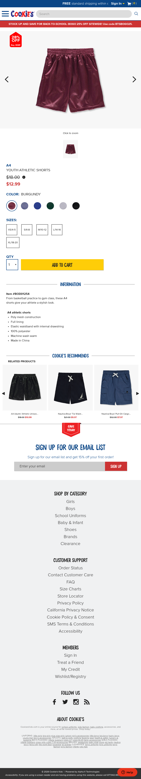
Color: (12, 194)
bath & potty (67, 738)
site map (83, 747)
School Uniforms (70, 516)
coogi (101, 742)
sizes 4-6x (41, 742)
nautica (117, 742)
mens (86, 740)
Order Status (70, 568)
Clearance (70, 544)
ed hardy (109, 742)
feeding (85, 738)
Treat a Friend (70, 662)
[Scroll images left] (3, 393)
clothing (77, 738)
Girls (70, 502)
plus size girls (58, 736)
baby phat (93, 742)
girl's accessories (80, 736)
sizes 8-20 (78, 740)
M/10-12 (42, 229)
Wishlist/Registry (70, 676)
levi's (26, 745)
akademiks (83, 742)
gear (92, 738)
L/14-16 (57, 229)
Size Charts (70, 589)
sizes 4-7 (68, 740)
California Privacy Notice (70, 610)
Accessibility (70, 631)
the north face (45, 745)
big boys (104, 736)
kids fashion (83, 727)
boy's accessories (42, 738)
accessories (95, 740)
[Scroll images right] (137, 393)
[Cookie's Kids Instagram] (76, 703)
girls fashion (66, 747)
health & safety (102, 738)
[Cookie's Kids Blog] (87, 703)
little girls (37, 736)
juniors (68, 736)
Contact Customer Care (70, 575)
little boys (94, 736)
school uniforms (69, 727)
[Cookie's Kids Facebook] (54, 703)
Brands (70, 537)
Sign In (116, 3)
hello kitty (33, 745)
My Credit (70, 669)
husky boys (114, 736)
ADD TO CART (62, 265)
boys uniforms (92, 745)
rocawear (56, 745)
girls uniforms (105, 745)
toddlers (59, 740)
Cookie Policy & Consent (70, 617)
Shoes (70, 529)
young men (28, 738)
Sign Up (116, 466)
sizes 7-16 (51, 742)
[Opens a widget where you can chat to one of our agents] (127, 772)
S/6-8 (27, 229)
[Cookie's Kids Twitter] (65, 703)
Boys (70, 508)
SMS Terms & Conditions (70, 624)
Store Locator (70, 596)
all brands (66, 745)
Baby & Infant (70, 523)
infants (51, 740)
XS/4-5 (12, 229)
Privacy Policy (70, 603)
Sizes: (11, 220)
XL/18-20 (13, 242)
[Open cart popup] (138, 3)
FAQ (70, 582)
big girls (47, 736)
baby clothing (96, 727)
